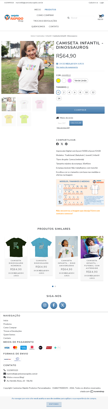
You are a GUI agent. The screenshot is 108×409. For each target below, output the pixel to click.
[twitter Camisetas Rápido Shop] (62, 305)
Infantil (48, 36)
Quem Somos (38, 26)
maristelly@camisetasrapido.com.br (29, 3)
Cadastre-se (93, 3)
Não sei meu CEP (63, 128)
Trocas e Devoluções (45, 21)
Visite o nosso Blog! (15, 377)
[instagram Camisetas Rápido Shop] (44, 305)
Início (37, 9)
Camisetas (40, 36)
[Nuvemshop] (92, 392)
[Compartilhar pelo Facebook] (57, 143)
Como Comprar (45, 15)
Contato (54, 26)
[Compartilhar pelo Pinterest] (66, 143)
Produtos (50, 9)
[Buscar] (68, 17)
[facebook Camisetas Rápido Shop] (53, 305)
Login (102, 3)
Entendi (54, 404)
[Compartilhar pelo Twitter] (62, 143)
